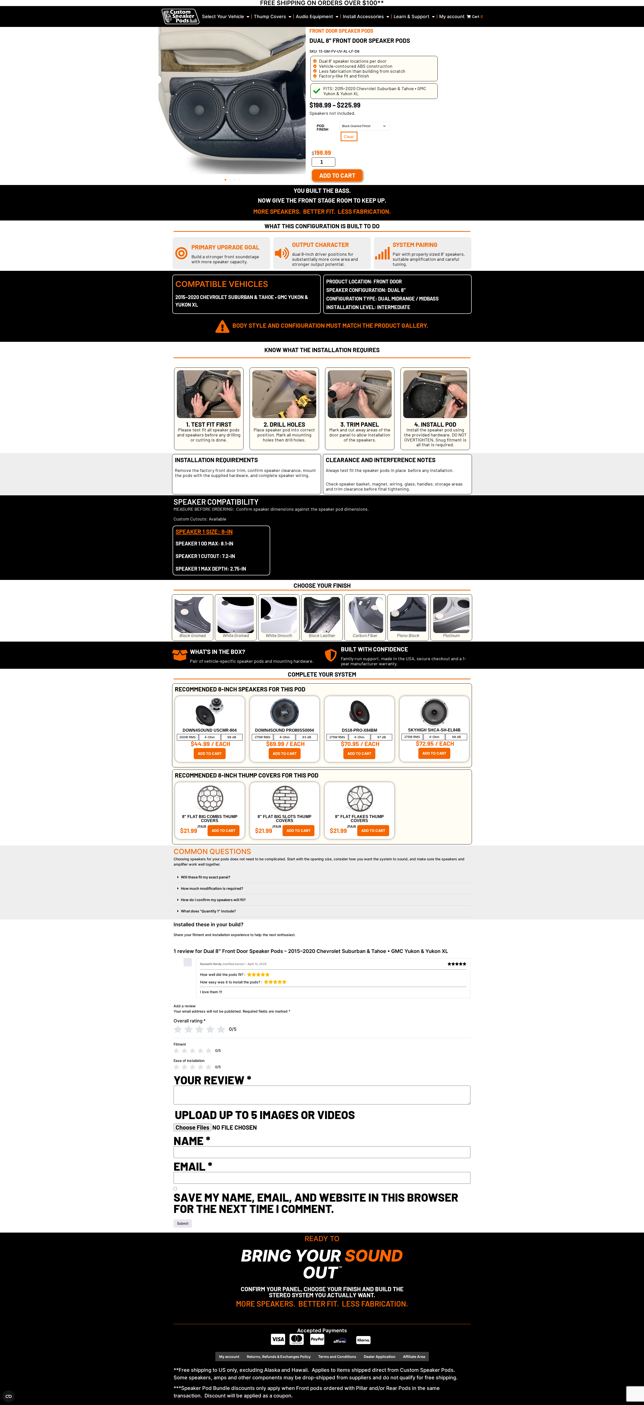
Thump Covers (270, 16)
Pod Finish (322, 127)
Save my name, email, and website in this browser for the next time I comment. (316, 1203)
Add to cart (337, 175)
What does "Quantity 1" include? (208, 911)
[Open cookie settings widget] (9, 1396)
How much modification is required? (212, 888)
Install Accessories (363, 16)
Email (193, 1166)
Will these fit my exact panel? (205, 877)
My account (452, 16)
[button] (225, 179)
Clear (349, 136)
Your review (212, 1080)
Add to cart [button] (210, 753)
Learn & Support (411, 16)
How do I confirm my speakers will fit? (213, 900)
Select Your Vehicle (223, 16)
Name (192, 1140)
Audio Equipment (314, 16)
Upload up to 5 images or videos (265, 1114)
